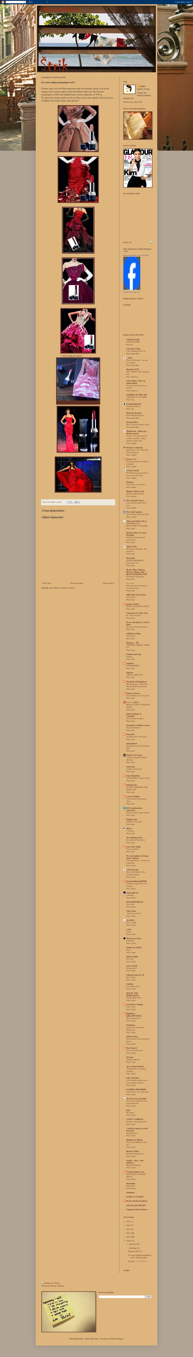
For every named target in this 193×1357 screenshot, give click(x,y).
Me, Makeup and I (134, 837)
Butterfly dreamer (134, 412)
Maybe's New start (134, 755)
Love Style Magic (133, 846)
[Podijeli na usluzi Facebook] (76, 502)
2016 (128, 1225)
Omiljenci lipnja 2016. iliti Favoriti (136, 884)
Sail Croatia (130, 597)
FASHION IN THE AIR (136, 394)
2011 (128, 1236)
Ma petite (130, 734)
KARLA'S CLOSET (135, 1196)
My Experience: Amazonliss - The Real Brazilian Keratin (137, 685)
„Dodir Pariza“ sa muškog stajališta (136, 1069)
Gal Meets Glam (133, 348)
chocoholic (130, 1183)
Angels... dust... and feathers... (134, 1161)
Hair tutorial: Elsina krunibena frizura (138, 1039)
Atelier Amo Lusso (133, 913)
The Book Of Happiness (136, 681)
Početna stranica (77, 583)
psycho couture (132, 603)
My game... (130, 1112)
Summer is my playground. (136, 1121)
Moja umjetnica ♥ (133, 1018)
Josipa (142, 86)
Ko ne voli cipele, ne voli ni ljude (137, 623)
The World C (131, 1048)
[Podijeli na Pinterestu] (78, 502)
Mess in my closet (133, 938)
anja (128, 1110)
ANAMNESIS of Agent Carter (138, 778)
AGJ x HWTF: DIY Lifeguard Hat (137, 372)
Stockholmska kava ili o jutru (137, 695)
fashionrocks (131, 784)
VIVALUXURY (132, 470)
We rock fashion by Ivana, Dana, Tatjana (137, 857)
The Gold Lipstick (134, 511)
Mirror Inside (132, 956)
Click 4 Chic (131, 546)
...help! (129, 357)
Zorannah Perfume (133, 727)
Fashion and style (133, 654)
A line (128, 929)
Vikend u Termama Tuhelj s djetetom (136, 758)
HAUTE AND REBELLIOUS (132, 994)
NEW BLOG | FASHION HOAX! (136, 1175)
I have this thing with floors (136, 626)
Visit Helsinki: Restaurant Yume (136, 799)
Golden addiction (133, 1059)
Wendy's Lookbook (134, 447)
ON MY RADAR (133, 342)
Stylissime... (131, 1025)
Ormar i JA (131, 459)
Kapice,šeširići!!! (135, 1251)
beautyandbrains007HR (136, 881)
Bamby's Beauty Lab (135, 491)
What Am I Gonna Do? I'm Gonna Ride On (136, 1102)
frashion (129, 983)
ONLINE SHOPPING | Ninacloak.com (135, 561)
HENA (129, 828)
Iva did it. (130, 920)
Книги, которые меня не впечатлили (135, 538)
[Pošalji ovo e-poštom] (68, 502)
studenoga (133, 1248)
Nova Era (130, 959)
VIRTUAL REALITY (134, 674)
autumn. (129, 656)
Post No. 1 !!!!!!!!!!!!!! (137, 1261)
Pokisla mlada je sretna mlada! (137, 812)
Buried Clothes (132, 1151)
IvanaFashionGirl (133, 403)
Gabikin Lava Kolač (134, 769)
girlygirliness (131, 743)
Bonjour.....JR (132, 642)
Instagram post (131, 1133)
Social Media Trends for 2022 (137, 514)
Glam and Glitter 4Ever (136, 521)
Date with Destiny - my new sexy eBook (137, 361)
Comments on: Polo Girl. (137, 613)
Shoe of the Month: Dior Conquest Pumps (135, 873)
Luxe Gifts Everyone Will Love (136, 504)
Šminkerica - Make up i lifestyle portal (136, 432)
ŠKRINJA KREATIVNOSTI (133, 1014)
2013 (128, 1229)
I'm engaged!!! (131, 968)
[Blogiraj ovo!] (70, 502)
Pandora (130, 482)
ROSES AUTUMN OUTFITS (137, 606)
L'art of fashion (133, 796)
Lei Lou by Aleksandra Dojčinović (135, 1028)
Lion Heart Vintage (134, 1004)
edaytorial (130, 766)
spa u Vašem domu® (135, 1066)
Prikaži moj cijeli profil (132, 102)
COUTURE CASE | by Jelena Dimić (135, 382)
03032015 (130, 940)
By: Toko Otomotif (133, 615)
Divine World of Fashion (136, 1200)
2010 (128, 1240)
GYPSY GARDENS (134, 1119)
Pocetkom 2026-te (133, 406)
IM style (129, 1057)
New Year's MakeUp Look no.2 (136, 1143)
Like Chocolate (132, 1077)
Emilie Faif (130, 1185)
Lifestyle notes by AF (135, 974)
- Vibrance (130, 831)
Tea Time (130, 583)
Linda (128, 931)
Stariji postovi (108, 583)
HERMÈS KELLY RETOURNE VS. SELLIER (136, 524)
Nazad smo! (130, 636)
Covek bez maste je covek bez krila (137, 1129)
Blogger (120, 1338)
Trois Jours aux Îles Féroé (136, 484)
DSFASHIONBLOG (134, 901)
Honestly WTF (132, 369)
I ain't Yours (130, 1006)
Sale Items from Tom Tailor (136, 736)
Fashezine (130, 1192)
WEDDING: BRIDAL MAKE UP (137, 646)
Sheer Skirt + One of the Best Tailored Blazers (137, 451)
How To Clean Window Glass (137, 424)
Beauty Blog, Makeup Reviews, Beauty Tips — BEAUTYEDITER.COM (136, 572)
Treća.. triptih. (131, 922)
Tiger (128, 950)
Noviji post (46, 583)
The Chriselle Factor (135, 500)
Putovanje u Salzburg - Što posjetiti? (136, 550)
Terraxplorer (104, 1338)
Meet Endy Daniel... (134, 1165)
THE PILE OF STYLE (136, 594)
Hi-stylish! (130, 558)
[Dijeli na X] (73, 502)
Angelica (130, 663)
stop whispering (133, 775)
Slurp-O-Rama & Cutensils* (133, 715)
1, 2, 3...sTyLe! (132, 702)
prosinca (132, 1244)
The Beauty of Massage (135, 576)
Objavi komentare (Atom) (64, 587)
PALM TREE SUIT (133, 997)
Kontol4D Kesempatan (135, 415)
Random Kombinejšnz (135, 1153)
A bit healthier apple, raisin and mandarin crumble (136, 1081)
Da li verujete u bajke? (135, 718)
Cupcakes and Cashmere (136, 1209)
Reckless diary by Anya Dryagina (136, 533)
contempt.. (130, 895)
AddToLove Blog (133, 633)
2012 (128, 1233)
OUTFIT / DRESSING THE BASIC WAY (137, 788)
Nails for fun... (132, 1036)
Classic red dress (132, 849)
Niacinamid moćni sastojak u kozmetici (137, 462)
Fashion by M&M (133, 947)
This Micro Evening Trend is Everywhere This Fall (137, 474)
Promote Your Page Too (131, 292)
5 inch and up (132, 869)
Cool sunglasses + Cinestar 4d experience (137, 861)
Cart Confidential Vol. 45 (136, 351)
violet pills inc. (132, 892)
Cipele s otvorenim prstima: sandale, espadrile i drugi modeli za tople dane (137, 438)
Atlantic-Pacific (133, 339)
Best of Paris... (131, 977)
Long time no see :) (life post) (137, 1091)
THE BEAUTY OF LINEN (136, 397)
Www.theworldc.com (134, 1050)
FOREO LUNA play (134, 821)
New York (130, 904)
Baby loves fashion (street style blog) (136, 255)
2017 (128, 1221)
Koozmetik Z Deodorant (135, 840)
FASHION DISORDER (136, 1089)
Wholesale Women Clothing (52, 1285)
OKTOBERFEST (133, 665)
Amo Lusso (131, 910)
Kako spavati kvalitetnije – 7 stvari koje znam (137, 586)
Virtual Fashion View (135, 1171)
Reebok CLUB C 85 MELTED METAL (138, 705)
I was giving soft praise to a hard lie (136, 386)
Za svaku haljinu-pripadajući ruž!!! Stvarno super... (139, 1256)
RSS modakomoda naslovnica (134, 809)
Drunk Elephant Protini (135, 493)
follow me (127, 242)
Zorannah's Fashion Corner (138, 725)
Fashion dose (131, 819)
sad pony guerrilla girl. (136, 1205)
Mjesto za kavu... (133, 693)
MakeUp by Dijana (134, 1139)
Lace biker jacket (132, 986)
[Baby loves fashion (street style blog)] (131, 289)
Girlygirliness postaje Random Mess (138, 747)
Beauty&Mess (132, 422)
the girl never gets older (136, 1098)
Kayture (129, 672)
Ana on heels (131, 965)
